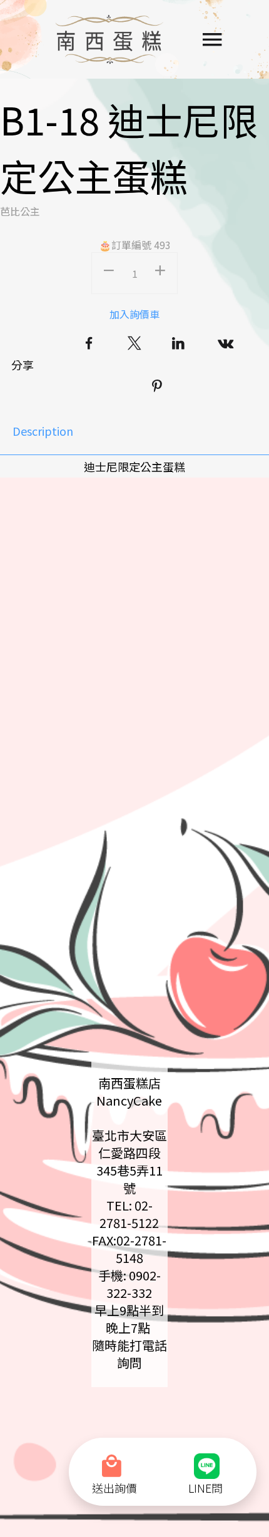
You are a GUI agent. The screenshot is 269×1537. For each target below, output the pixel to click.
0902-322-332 (133, 1284)
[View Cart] (114, 1458)
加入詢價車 (134, 314)
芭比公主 (20, 211)
